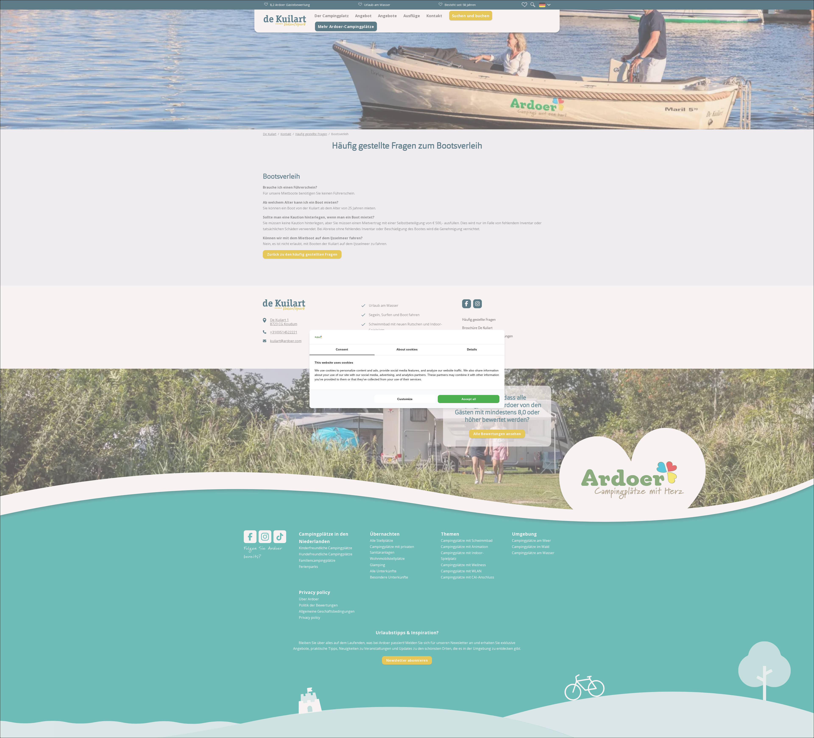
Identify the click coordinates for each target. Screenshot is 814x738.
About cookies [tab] (407, 349)
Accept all (468, 399)
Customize (405, 399)
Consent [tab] (342, 349)
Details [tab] (472, 349)
